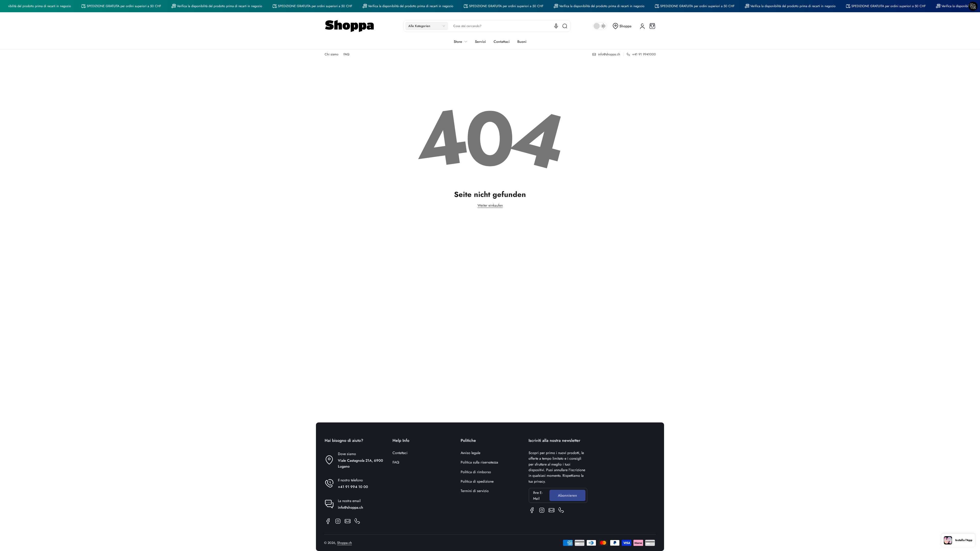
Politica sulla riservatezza (479, 462)
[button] (426, 26)
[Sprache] (556, 26)
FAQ (346, 54)
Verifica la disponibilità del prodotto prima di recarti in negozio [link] (203, 6)
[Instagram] (338, 521)
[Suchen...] (565, 26)
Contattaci (400, 452)
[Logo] (349, 26)
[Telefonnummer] (357, 521)
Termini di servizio (475, 490)
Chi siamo (331, 54)
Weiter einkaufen (490, 205)
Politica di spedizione (477, 481)
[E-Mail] (348, 521)
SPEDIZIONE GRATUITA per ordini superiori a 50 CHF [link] (107, 6)
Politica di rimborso (476, 471)
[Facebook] (328, 521)
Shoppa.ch (344, 543)
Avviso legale (470, 452)
